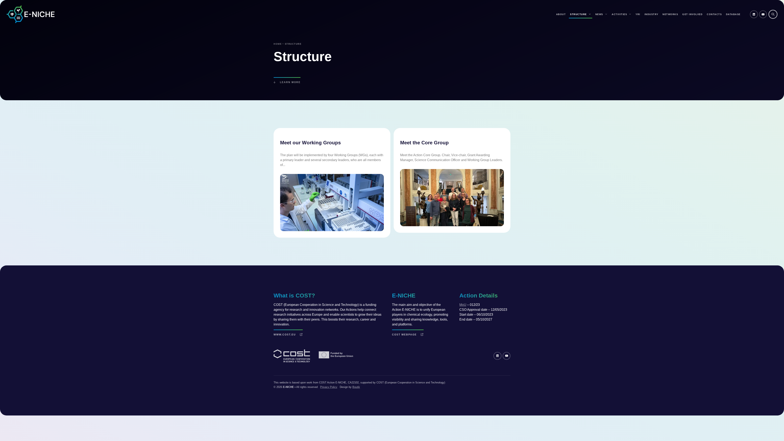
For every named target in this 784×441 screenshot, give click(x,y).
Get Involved (692, 14)
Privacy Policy (328, 387)
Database (733, 14)
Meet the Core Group (424, 142)
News (599, 14)
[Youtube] (763, 14)
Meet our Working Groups (310, 142)
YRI (638, 14)
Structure (578, 14)
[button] (772, 14)
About (561, 14)
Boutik (356, 387)
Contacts (714, 14)
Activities (619, 14)
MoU (462, 304)
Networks (670, 14)
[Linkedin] (754, 14)
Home (278, 44)
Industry (651, 14)
